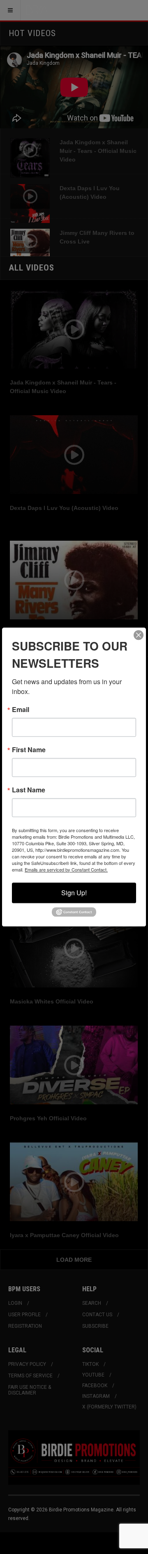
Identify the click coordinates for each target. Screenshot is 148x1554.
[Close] (138, 635)
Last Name (28, 790)
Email (20, 709)
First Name (29, 749)
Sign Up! (74, 892)
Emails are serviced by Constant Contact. (66, 869)
